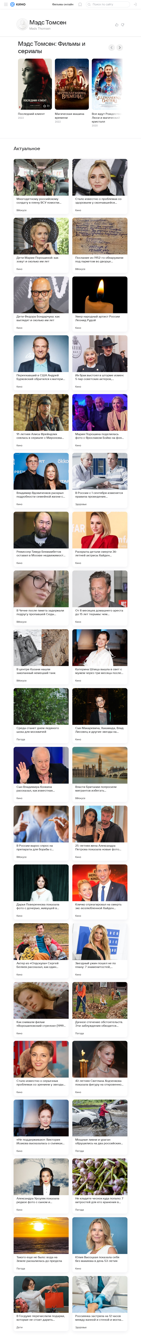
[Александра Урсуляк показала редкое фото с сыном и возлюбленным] (41, 1186)
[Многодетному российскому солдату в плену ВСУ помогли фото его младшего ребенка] (41, 186)
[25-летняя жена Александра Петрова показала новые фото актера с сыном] (99, 833)
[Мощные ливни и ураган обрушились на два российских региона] (99, 1127)
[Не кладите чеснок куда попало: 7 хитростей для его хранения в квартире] (99, 1186)
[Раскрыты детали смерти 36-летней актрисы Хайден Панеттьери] (99, 539)
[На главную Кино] (20, 4)
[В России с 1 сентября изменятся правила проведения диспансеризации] (99, 480)
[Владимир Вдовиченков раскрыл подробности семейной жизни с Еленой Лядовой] (41, 480)
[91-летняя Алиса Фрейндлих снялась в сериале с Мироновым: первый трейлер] (41, 421)
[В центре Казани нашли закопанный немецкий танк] (41, 656)
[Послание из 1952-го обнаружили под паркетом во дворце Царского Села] (99, 245)
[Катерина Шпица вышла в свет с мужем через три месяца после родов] (99, 656)
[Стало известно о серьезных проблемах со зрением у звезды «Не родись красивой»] (41, 1068)
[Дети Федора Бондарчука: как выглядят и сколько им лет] (41, 304)
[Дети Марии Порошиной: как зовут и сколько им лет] (41, 245)
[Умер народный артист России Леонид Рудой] (99, 304)
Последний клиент (31, 114)
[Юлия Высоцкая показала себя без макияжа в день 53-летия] (99, 1244)
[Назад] (111, 47)
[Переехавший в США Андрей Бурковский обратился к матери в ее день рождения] (41, 362)
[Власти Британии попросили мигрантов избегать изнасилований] (99, 774)
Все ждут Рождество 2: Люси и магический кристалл (108, 117)
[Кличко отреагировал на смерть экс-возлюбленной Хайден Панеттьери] (99, 892)
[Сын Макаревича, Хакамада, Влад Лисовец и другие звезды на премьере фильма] (99, 715)
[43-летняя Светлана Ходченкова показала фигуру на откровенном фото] (99, 1068)
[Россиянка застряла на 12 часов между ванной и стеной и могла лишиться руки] (99, 1303)
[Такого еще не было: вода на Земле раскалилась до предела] (41, 1244)
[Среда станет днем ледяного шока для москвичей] (41, 715)
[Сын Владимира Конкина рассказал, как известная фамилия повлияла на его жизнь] (41, 774)
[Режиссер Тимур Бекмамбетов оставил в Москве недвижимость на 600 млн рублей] (41, 539)
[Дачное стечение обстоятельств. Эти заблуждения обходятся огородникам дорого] (99, 1009)
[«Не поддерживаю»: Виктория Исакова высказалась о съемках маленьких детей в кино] (41, 1127)
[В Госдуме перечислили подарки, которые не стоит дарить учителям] (41, 1303)
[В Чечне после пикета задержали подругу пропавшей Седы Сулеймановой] (41, 598)
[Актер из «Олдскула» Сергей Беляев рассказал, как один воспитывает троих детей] (41, 950)
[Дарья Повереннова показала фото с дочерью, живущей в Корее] (41, 892)
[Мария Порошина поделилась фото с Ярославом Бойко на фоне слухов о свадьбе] (99, 421)
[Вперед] (119, 47)
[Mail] (12, 4)
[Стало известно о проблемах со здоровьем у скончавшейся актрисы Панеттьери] (99, 186)
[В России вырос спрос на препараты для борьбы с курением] (41, 833)
